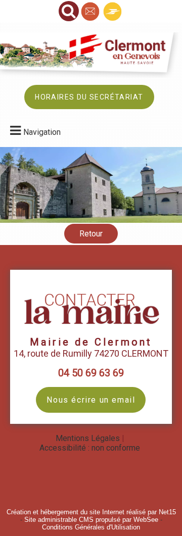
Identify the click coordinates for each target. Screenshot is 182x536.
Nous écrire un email (91, 400)
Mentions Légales (88, 438)
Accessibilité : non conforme (89, 448)
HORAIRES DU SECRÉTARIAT (89, 97)
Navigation (42, 132)
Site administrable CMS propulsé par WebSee (91, 519)
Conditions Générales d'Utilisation (91, 527)
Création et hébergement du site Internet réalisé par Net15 (91, 512)
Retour (91, 233)
